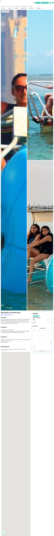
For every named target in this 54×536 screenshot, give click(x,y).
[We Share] (2, 2)
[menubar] (53, 3)
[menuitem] (53, 3)
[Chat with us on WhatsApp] (3, 533)
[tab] (3, 8)
